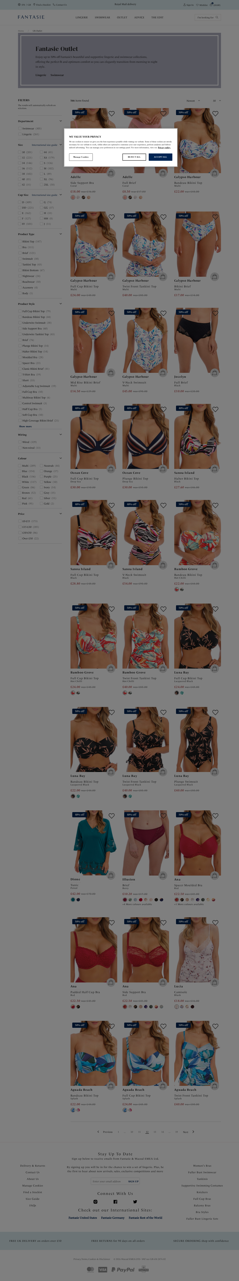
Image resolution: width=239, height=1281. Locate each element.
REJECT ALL (134, 157)
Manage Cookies (81, 157)
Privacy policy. (164, 147)
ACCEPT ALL (160, 157)
